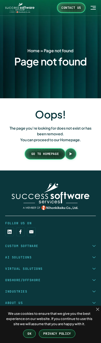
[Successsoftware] (50, 196)
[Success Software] (19, 8)
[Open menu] (93, 8)
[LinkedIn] (9, 231)
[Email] (31, 231)
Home (33, 50)
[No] (97, 309)
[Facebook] (20, 231)
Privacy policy (57, 334)
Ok (29, 334)
